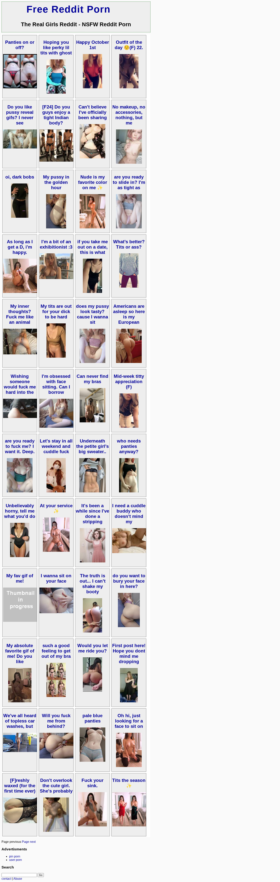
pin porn (14, 856)
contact (6, 878)
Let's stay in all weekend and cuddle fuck (56, 446)
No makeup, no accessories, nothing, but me (128, 114)
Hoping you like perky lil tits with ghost (56, 47)
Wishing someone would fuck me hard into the (20, 384)
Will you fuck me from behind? (56, 721)
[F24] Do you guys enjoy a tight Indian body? (56, 114)
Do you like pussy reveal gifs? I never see (20, 114)
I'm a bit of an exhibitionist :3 (56, 244)
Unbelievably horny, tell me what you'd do (19, 511)
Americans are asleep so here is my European (129, 314)
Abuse (17, 878)
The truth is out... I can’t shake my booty (93, 583)
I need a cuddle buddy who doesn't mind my (129, 513)
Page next (29, 841)
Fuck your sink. (92, 783)
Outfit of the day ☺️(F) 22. (129, 45)
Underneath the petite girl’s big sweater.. (92, 446)
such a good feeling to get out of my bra (56, 651)
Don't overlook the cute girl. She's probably (56, 785)
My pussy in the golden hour (56, 182)
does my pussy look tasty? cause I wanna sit (92, 314)
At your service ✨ (56, 508)
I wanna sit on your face (56, 578)
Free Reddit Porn (68, 9)
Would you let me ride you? (92, 648)
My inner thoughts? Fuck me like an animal (20, 314)
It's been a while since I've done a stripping (92, 513)
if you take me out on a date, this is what (92, 247)
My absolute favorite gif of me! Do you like (19, 653)
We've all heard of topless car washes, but (19, 721)
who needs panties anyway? (129, 446)
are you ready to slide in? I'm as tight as (129, 182)
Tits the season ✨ (129, 783)
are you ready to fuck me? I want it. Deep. (20, 446)
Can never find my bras (92, 379)
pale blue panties (92, 718)
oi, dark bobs (19, 176)
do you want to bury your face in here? (129, 581)
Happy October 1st (92, 45)
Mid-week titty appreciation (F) (129, 381)
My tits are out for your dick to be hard (56, 311)
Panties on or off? (19, 45)
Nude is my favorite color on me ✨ (92, 182)
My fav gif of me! (19, 578)
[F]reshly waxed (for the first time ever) (19, 785)
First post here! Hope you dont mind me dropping (129, 653)
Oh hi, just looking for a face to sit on (129, 721)
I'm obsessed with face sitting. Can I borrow (56, 384)
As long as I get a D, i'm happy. (20, 247)
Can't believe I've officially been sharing (92, 112)
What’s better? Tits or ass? (129, 244)
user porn (15, 859)
